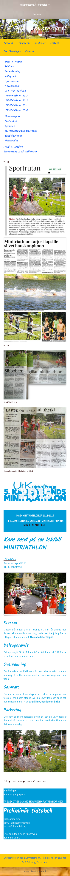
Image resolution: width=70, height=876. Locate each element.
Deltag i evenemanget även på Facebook (25, 781)
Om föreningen (12, 51)
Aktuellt (8, 43)
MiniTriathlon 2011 (16, 105)
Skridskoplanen (14, 136)
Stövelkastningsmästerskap (21, 131)
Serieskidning (12, 71)
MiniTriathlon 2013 (17, 96)
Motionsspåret (13, 116)
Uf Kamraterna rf (42, 29)
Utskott (54, 43)
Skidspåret (11, 121)
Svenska (36, 14)
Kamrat (29, 51)
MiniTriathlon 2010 (17, 110)
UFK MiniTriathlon (15, 91)
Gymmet (10, 126)
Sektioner (40, 43)
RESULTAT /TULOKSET (35, 525)
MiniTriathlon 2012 (17, 101)
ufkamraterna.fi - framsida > (35, 4)
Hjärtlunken (12, 81)
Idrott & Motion (13, 62)
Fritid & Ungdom (13, 147)
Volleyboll (10, 76)
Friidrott (9, 67)
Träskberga (23, 43)
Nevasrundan (12, 86)
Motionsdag (11, 141)
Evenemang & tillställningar (20, 152)
